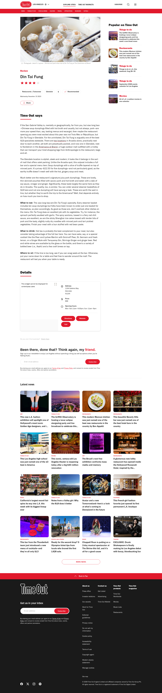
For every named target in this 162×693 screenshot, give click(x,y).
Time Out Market (104, 602)
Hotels (86, 11)
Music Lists (117, 607)
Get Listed (101, 591)
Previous (24, 39)
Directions (68, 319)
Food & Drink (42, 11)
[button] (55, 284)
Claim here (45, 339)
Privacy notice (87, 623)
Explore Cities (69, 5)
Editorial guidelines (86, 616)
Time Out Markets (86, 5)
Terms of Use (56, 368)
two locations (60, 141)
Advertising (102, 597)
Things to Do (31, 11)
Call (65, 325)
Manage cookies (88, 668)
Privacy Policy (68, 368)
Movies (116, 602)
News (23, 11)
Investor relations (88, 597)
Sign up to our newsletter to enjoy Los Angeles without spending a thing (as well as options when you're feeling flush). (58, 355)
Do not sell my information (87, 630)
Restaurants (117, 612)
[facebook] (21, 684)
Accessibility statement (86, 643)
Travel (60, 11)
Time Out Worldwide (117, 595)
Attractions (68, 11)
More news (81, 562)
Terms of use (87, 649)
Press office (86, 591)
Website (82, 319)
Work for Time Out (87, 608)
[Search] (128, 4)
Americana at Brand (48, 147)
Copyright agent (88, 655)
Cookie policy (87, 636)
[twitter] (27, 684)
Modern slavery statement (88, 661)
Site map (85, 677)
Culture (52, 11)
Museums (78, 11)
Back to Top (83, 576)
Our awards (86, 602)
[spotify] (40, 684)
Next (97, 39)
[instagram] (34, 684)
